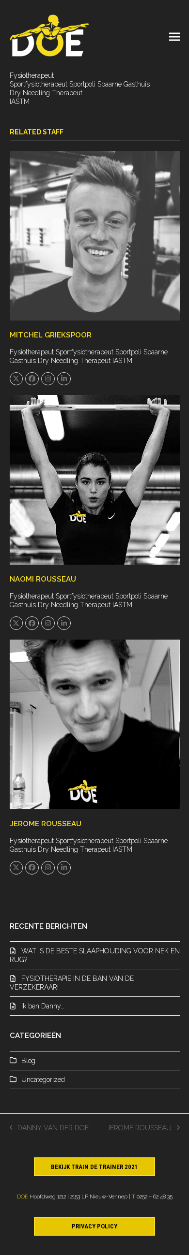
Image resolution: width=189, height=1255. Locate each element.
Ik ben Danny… (42, 1006)
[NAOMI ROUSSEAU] (95, 479)
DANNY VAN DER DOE (49, 1128)
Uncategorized (43, 1079)
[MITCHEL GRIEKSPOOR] (95, 235)
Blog (28, 1061)
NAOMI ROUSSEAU (43, 579)
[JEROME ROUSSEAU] (95, 724)
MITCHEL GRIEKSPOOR (51, 335)
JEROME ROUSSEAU (45, 823)
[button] (174, 36)
